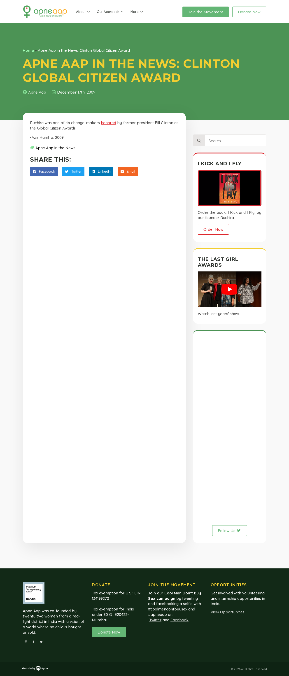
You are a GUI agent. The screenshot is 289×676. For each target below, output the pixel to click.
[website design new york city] (35, 669)
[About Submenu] (88, 11)
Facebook (179, 619)
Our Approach (108, 11)
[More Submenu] (141, 11)
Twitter (155, 619)
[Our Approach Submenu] (122, 11)
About (81, 11)
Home (28, 50)
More (135, 11)
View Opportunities (228, 612)
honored (108, 122)
